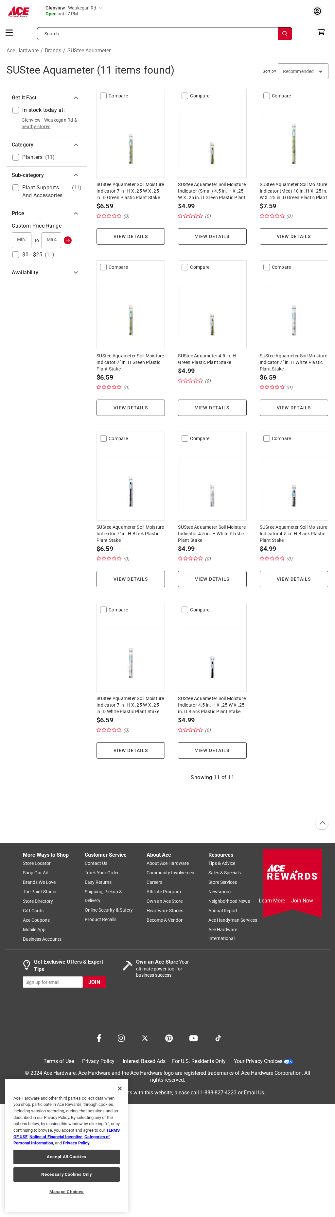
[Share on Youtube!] (193, 1038)
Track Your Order (102, 873)
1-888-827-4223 (218, 1092)
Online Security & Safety (109, 910)
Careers (154, 882)
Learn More (272, 901)
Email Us (254, 1092)
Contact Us (96, 863)
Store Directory (38, 901)
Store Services (222, 882)
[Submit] (68, 240)
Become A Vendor (165, 920)
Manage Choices (66, 1191)
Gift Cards (33, 911)
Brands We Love (39, 882)
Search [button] (51, 33)
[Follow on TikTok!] (218, 1038)
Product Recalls (100, 919)
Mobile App (34, 930)
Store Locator (37, 863)
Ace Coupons (36, 920)
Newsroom (219, 892)
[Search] (285, 33)
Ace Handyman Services (232, 920)
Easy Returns (98, 882)
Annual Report (223, 911)
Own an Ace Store (165, 901)
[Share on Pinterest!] (169, 1038)
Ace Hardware (23, 50)
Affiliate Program (164, 892)
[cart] (323, 32)
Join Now (302, 901)
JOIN (94, 982)
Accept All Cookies (66, 1156)
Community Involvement (171, 873)
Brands (53, 50)
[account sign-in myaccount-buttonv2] (318, 11)
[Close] (120, 1088)
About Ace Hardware (168, 863)
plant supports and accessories (42, 191)
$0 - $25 (32, 254)
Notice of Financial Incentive (55, 1136)
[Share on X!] (145, 1038)
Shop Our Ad (35, 873)
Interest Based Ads (144, 1061)
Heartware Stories (165, 911)
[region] (66, 1145)
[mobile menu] (9, 32)
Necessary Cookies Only (66, 1174)
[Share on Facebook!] (99, 1038)
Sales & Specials (224, 873)
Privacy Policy (98, 1061)
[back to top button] (321, 823)
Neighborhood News (229, 901)
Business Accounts (42, 939)
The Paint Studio (39, 892)
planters (32, 157)
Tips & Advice (221, 863)
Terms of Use (59, 1061)
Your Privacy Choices (258, 1061)
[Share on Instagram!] (121, 1038)
